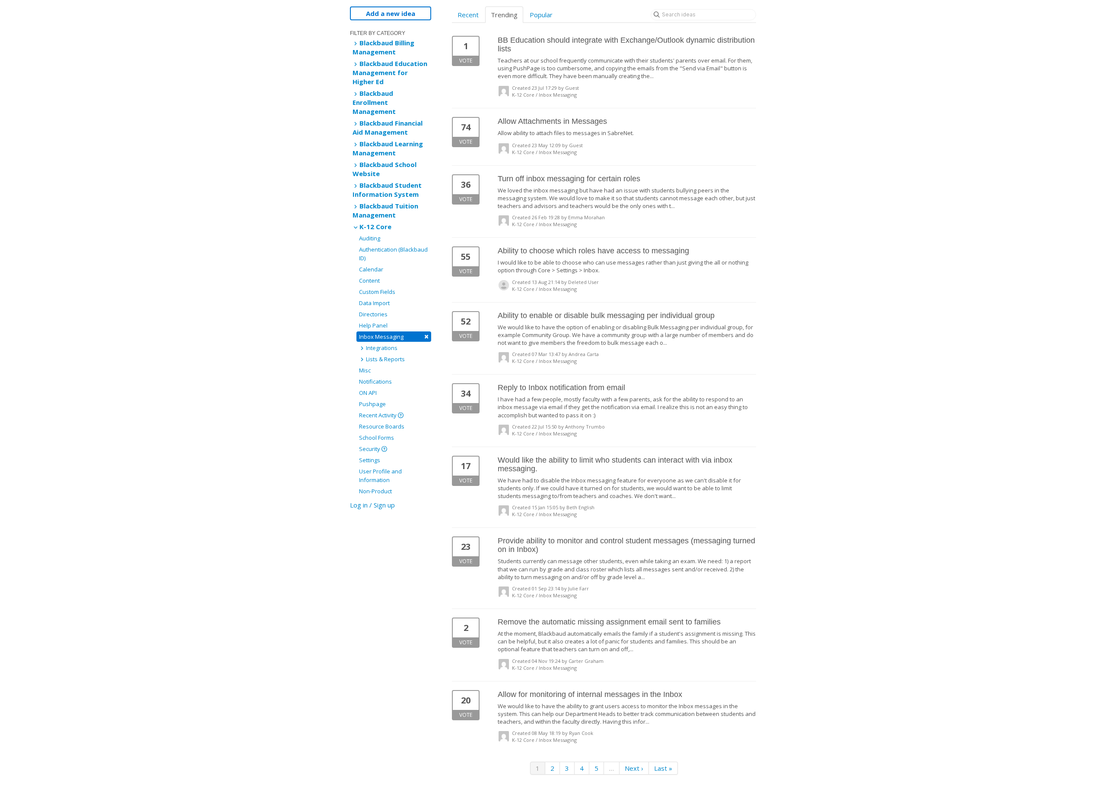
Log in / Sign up (372, 505)
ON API (368, 393)
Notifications (375, 381)
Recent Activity (378, 415)
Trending (504, 14)
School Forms (376, 437)
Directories (373, 314)
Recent (468, 14)
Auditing (369, 238)
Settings (369, 460)
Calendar (371, 269)
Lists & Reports (385, 359)
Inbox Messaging (394, 336)
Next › (634, 768)
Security (370, 449)
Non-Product (375, 491)
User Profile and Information (380, 475)
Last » (663, 768)
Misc (365, 370)
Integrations (381, 348)
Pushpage (372, 404)
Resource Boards (381, 426)
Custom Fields (377, 292)
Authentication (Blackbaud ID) (393, 254)
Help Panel (373, 325)
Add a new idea (390, 13)
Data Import (374, 303)
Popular (541, 14)
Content (369, 280)
